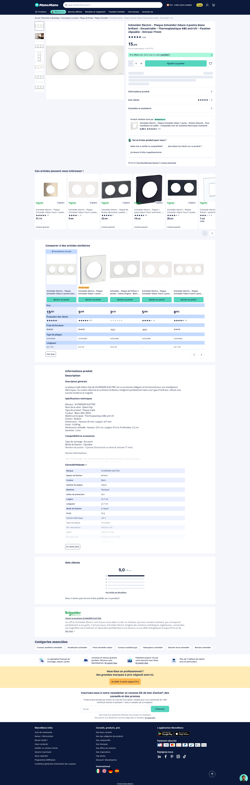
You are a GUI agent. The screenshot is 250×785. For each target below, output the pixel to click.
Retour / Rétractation (44, 736)
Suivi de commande (43, 732)
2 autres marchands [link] (168, 163)
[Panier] (213, 5)
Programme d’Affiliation (45, 760)
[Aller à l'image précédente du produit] (51, 61)
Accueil (37, 18)
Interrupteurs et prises (70, 18)
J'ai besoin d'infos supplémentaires (146, 152)
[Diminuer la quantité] (130, 63)
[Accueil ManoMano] (47, 5)
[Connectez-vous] (207, 5)
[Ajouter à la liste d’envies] (210, 63)
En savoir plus (150, 718)
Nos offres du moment (106, 748)
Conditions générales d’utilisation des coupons (55, 764)
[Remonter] (212, 774)
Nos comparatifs (103, 740)
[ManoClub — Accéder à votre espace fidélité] (199, 5)
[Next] (201, 355)
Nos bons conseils (104, 732)
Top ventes (101, 756)
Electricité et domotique (51, 18)
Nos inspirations (103, 752)
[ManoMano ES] (117, 771)
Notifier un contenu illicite (46, 748)
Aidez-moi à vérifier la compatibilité (146, 146)
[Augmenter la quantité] (141, 63)
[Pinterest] (172, 756)
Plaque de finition (86, 18)
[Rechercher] (66, 5)
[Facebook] (166, 756)
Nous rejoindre (41, 756)
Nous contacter (41, 744)
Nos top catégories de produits (109, 736)
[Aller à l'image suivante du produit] (119, 61)
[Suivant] (212, 233)
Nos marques (102, 744)
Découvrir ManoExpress (106, 760)
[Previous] (194, 355)
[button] (170, 124)
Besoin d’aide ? (41, 740)
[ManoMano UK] (104, 771)
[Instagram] (178, 756)
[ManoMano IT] (98, 771)
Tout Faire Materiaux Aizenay (147, 163)
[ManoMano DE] (111, 771)
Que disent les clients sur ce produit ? (185, 146)
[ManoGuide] (244, 778)
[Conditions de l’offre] (211, 55)
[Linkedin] (159, 756)
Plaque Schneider (101, 18)
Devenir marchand (43, 752)
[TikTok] (184, 756)
